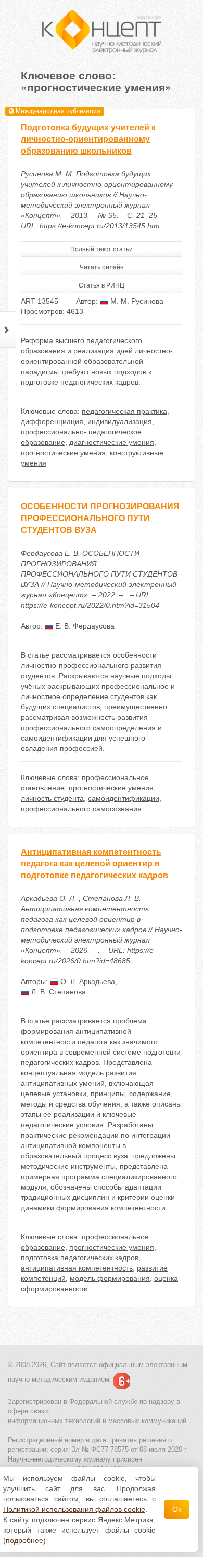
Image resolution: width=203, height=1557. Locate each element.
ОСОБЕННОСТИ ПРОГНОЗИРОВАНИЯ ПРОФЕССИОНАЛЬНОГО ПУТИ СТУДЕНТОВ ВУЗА (100, 518)
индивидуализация (119, 421)
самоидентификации (123, 798)
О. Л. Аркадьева (86, 981)
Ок (176, 1509)
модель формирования (110, 1278)
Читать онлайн (102, 267)
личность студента (52, 798)
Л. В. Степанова (57, 992)
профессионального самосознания (81, 808)
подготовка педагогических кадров (79, 1257)
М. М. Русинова (135, 301)
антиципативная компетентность (77, 1268)
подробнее (24, 1540)
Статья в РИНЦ (101, 285)
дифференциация (52, 421)
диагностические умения (111, 442)
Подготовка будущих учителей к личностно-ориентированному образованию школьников (88, 139)
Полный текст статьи (101, 249)
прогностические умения (63, 452)
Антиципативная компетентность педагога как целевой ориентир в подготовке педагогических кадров (94, 864)
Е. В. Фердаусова (84, 626)
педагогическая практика (124, 411)
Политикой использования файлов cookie (74, 1509)
